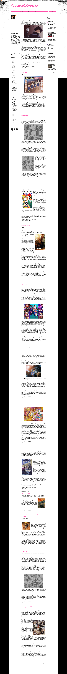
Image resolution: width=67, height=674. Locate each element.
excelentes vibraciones (29, 94)
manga (29, 220)
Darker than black (40, 613)
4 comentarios (33, 441)
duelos (12, 41)
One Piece (22, 11)
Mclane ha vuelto (25, 225)
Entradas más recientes (25, 663)
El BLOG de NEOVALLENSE (50, 63)
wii (19, 53)
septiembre (14, 87)
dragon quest (18, 40)
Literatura (37, 11)
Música (29, 11)
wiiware (13, 54)
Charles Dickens (13, 35)
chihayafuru (12, 38)
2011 (12, 77)
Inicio (34, 663)
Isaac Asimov (15, 36)
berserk (19, 37)
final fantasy (18, 41)
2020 (12, 66)
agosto (14, 111)
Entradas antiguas (42, 663)
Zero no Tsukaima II (30, 611)
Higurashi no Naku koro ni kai (35, 612)
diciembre (14, 83)
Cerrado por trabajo (26, 493)
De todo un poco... (51, 53)
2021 (12, 65)
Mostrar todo (54, 72)
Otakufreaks (50, 44)
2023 (12, 62)
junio (13, 114)
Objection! (24, 284)
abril (13, 116)
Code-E (35, 611)
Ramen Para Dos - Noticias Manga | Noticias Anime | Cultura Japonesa (52, 24)
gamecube (16, 42)
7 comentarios (34, 487)
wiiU (11, 54)
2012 (12, 76)
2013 (12, 75)
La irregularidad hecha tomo (28, 185)
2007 (12, 82)
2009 (12, 80)
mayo (13, 115)
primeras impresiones (34, 21)
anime (25, 67)
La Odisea (53, 64)
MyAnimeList (49, 16)
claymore (12, 39)
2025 (12, 60)
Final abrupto (24, 72)
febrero (14, 119)
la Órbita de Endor (51, 32)
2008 (12, 81)
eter (16, 15)
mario (19, 45)
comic (15, 39)
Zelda (13, 37)
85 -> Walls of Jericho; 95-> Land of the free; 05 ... (14, 105)
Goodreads (48, 18)
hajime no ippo (15, 43)
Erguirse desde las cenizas (27, 16)
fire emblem (12, 42)
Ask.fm (48, 17)
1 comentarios (34, 219)
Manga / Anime (14, 11)
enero (13, 120)
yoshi (15, 54)
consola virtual (18, 39)
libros (25, 488)
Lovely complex (32, 614)
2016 (12, 71)
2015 (12, 72)
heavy (19, 43)
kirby (17, 44)
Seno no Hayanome (26, 614)
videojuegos (16, 53)
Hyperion (31, 452)
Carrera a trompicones (26, 349)
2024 (12, 61)
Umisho (37, 611)
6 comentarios (34, 396)
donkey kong (13, 40)
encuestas (14, 41)
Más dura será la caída (26, 447)
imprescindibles (13, 44)
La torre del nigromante (24, 6)
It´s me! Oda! (24, 551)
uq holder (12, 53)
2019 (12, 67)
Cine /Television (52, 11)
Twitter (48, 15)
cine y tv (17, 38)
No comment (24, 115)
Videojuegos (45, 11)
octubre (14, 86)
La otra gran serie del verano (28, 607)
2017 (12, 70)
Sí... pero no (24, 402)
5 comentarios (34, 510)
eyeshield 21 (26, 220)
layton (19, 44)
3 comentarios (33, 66)
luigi (13, 45)
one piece (26, 181)
